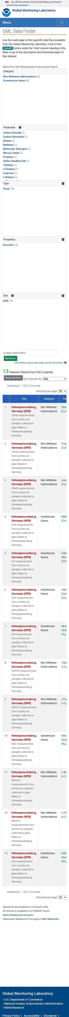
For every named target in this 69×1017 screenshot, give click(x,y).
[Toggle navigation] (61, 22)
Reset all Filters (13, 377)
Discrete (8, 245)
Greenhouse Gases (14, 80)
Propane (8, 157)
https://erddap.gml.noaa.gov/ (18, 915)
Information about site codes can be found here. (39, 362)
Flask (6, 188)
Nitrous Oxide (11, 153)
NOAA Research (14, 1007)
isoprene (8, 173)
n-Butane (8, 177)
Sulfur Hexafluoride (14, 161)
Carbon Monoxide (13, 136)
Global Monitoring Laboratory (34, 10)
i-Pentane (9, 169)
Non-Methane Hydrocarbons (19, 76)
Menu (7, 23)
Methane (8, 144)
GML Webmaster (50, 919)
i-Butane (8, 165)
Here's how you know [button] (17, 5)
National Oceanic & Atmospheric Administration (34, 1003)
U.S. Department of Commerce (23, 999)
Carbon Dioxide (12, 132)
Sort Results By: (32, 378)
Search (12, 358)
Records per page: (47, 391)
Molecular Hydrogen (15, 149)
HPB (5, 301)
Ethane (7, 140)
